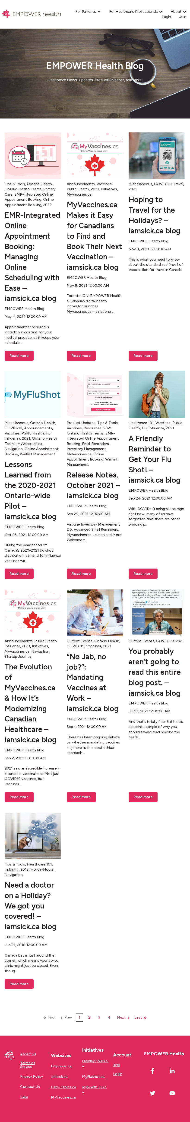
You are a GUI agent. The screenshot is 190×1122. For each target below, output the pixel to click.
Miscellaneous (140, 184)
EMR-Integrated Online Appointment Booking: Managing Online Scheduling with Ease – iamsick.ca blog (32, 257)
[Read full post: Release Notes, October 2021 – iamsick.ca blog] (95, 394)
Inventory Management (86, 449)
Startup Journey (18, 656)
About (176, 11)
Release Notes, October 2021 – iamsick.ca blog (93, 485)
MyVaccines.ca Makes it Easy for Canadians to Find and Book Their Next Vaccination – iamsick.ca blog (94, 236)
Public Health (78, 189)
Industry (12, 869)
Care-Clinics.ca (63, 1087)
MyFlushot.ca (93, 1076)
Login (166, 16)
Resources (92, 428)
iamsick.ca (59, 1076)
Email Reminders (95, 443)
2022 (47, 205)
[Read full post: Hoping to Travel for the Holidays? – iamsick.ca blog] (157, 155)
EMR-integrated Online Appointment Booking (93, 438)
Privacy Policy (31, 1076)
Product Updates (81, 423)
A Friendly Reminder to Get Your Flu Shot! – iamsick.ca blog (154, 459)
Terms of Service (27, 1065)
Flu (48, 433)
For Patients (85, 11)
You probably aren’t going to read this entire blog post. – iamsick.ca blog (155, 672)
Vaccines (104, 184)
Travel (178, 184)
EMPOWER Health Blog (24, 308)
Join (182, 16)
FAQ (24, 1097)
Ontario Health (39, 184)
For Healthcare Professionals (133, 11)
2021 (95, 189)
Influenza (12, 438)
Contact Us (30, 1086)
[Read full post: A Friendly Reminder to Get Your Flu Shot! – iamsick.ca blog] (157, 394)
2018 (24, 869)
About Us (28, 1054)
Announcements (81, 184)
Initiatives (109, 189)
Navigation (14, 449)
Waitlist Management (37, 454)
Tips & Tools (15, 184)
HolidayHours (42, 869)
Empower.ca (61, 1066)
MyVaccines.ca (79, 194)
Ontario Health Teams (23, 189)
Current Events (79, 641)
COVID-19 (163, 184)
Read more (19, 355)
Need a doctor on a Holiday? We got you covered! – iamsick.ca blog (31, 906)
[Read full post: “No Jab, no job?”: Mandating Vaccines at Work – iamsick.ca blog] (95, 612)
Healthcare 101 (141, 423)
